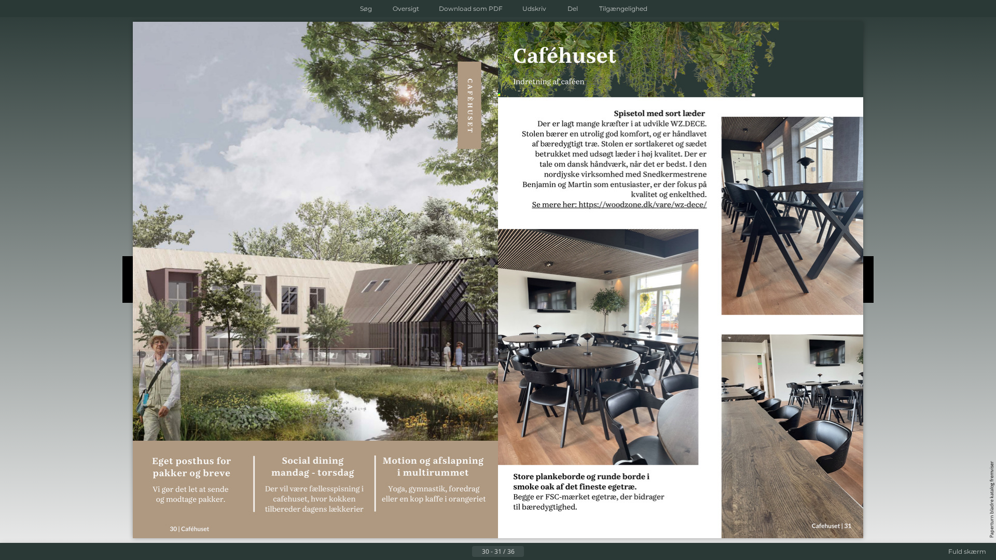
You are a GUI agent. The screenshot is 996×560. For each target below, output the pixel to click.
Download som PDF (471, 8)
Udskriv (534, 8)
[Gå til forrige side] (463, 551)
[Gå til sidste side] (549, 551)
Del (573, 8)
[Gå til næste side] (532, 551)
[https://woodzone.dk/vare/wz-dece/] (643, 205)
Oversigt (406, 8)
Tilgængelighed (623, 8)
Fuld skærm (967, 551)
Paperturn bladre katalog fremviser (991, 499)
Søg (366, 8)
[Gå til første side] (447, 551)
